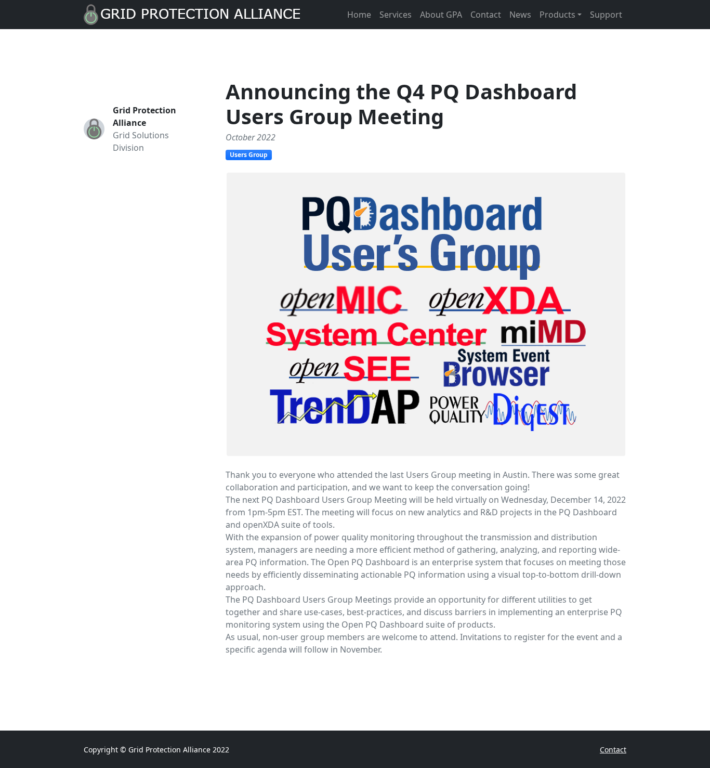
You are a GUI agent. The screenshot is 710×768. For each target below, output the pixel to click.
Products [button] (557, 14)
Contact (485, 14)
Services (395, 14)
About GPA (441, 14)
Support (606, 14)
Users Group (249, 154)
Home (359, 14)
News (520, 14)
